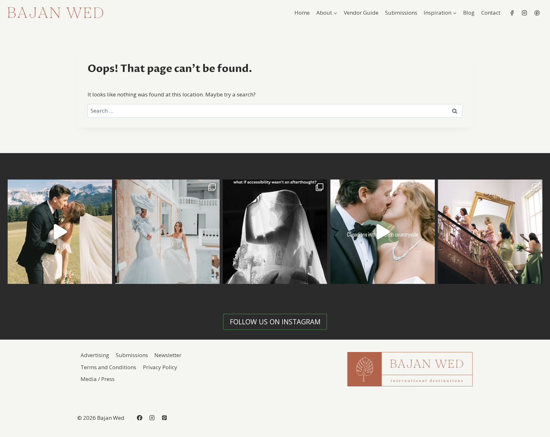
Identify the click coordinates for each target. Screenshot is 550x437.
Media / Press (98, 379)
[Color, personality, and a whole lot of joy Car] (490, 232)
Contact (490, 12)
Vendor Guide (361, 12)
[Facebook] (512, 12)
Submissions (401, 12)
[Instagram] (524, 12)
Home (302, 12)
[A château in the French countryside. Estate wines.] (382, 232)
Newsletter (167, 355)
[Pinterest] (537, 12)
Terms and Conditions (108, 367)
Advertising (95, 355)
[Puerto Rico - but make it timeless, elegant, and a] (167, 232)
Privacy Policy (160, 367)
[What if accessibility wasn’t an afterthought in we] (275, 232)
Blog (469, 12)
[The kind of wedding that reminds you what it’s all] (60, 232)
